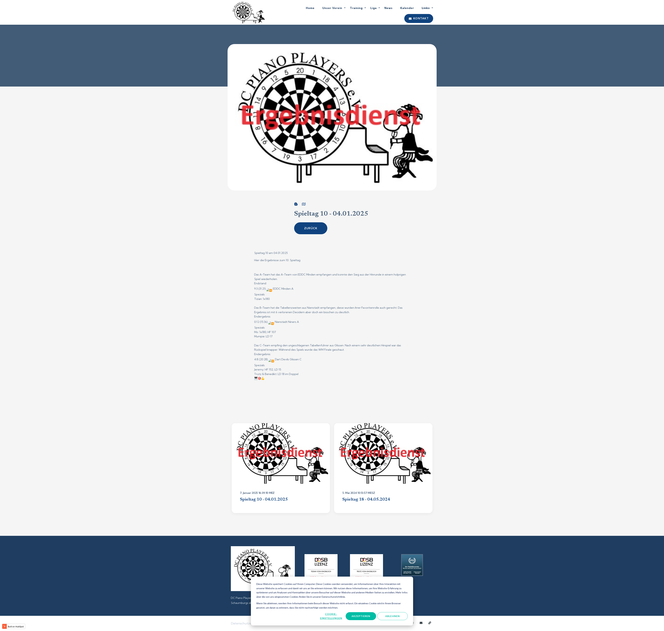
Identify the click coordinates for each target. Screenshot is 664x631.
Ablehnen (392, 616)
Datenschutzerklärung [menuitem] (247, 623)
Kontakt (420, 18)
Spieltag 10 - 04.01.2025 (264, 499)
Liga (373, 8)
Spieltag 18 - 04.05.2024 (366, 499)
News (388, 8)
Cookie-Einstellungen (331, 616)
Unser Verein (332, 8)
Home (310, 8)
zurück (310, 228)
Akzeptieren (361, 616)
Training (356, 8)
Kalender (407, 8)
